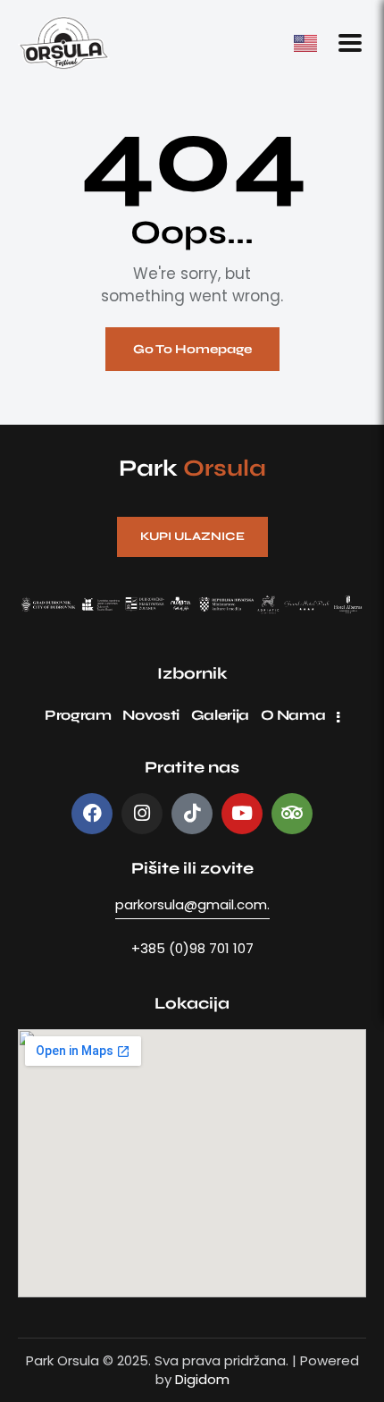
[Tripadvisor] (292, 813)
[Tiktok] (192, 813)
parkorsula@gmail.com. (192, 904)
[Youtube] (242, 813)
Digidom (202, 1379)
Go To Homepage (192, 349)
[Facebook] (92, 813)
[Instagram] (142, 813)
